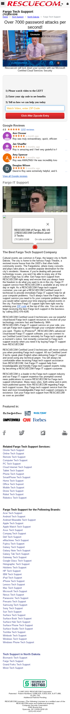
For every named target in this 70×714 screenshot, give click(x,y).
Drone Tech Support (13, 491)
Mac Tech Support (12, 588)
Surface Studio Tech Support (18, 628)
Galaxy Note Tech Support (16, 550)
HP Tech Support (12, 571)
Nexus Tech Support (13, 594)
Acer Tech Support (12, 513)
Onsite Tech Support (13, 450)
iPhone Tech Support (14, 581)
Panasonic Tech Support (15, 598)
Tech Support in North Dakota (21, 654)
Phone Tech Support (13, 474)
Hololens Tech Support (14, 567)
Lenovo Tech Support (14, 584)
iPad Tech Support (12, 577)
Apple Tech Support (13, 523)
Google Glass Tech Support (17, 560)
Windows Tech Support (15, 639)
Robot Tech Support (13, 494)
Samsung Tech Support (15, 605)
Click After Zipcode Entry (35, 115)
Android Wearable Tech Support (19, 520)
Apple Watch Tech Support (17, 526)
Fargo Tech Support (13, 661)
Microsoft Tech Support (15, 591)
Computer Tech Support (15, 460)
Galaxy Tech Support (14, 547)
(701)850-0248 (10, 14)
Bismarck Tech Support (15, 657)
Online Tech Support (13, 453)
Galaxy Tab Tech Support (16, 554)
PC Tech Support (12, 463)
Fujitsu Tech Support (13, 543)
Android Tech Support (14, 516)
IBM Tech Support (12, 574)
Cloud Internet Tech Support (17, 467)
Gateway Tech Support (15, 557)
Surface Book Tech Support (17, 618)
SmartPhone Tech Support (16, 477)
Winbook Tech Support (14, 635)
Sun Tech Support (12, 611)
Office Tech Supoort (13, 484)
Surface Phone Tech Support (18, 625)
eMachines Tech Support (16, 540)
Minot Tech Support (13, 668)
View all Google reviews (15, 176)
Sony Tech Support (13, 608)
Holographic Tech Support (16, 564)
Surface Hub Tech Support (16, 622)
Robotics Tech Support (15, 497)
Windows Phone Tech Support (18, 642)
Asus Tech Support (13, 530)
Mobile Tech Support (13, 487)
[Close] (47, 224)
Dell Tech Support (12, 537)
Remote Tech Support (14, 457)
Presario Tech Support (14, 601)
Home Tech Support (13, 480)
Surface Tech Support (14, 615)
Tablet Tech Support (13, 470)
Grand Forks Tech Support (16, 664)
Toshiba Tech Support (14, 632)
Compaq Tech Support (14, 533)
